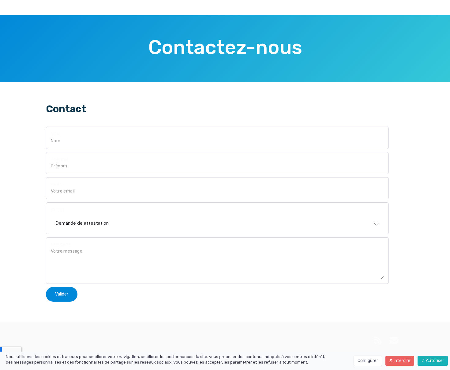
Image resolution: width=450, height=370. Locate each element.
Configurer (368, 360)
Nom (55, 134)
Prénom (60, 159)
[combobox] (217, 221)
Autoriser (434, 360)
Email (57, 185)
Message (61, 245)
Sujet (58, 210)
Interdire (402, 360)
